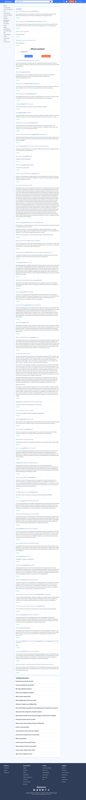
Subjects (5, 5)
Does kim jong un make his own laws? (24, 681)
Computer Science (27, 781)
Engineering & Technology (6, 21)
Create (71, 1)
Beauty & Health (7, 13)
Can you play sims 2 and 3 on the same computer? (27, 731)
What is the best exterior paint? (23, 696)
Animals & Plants (7, 7)
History (5, 25)
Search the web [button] (29, 56)
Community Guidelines (46, 768)
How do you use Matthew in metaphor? (25, 692)
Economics (25, 784)
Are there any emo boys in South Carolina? (25, 742)
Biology (24, 772)
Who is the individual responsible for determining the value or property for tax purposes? (37, 708)
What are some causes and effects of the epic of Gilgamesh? (30, 723)
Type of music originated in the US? (24, 754)
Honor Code (44, 770)
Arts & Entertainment (8, 9)
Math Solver (44, 777)
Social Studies (6, 38)
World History (26, 774)
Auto (5, 11)
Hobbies (5, 27)
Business (5, 16)
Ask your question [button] (46, 56)
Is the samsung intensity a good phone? (25, 685)
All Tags (5, 770)
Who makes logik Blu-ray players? (24, 689)
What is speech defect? (21, 738)
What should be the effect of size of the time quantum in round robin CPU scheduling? (36, 715)
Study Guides (45, 774)
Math (5, 32)
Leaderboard (6, 768)
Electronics (6, 18)
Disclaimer (64, 777)
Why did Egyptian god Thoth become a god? (26, 700)
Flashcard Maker (45, 772)
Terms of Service (65, 772)
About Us (64, 768)
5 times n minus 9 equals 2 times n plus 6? (25, 750)
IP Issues (63, 781)
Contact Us (64, 770)
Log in (80, 1)
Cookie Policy (64, 779)
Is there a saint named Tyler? (22, 727)
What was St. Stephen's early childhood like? (26, 704)
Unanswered (6, 772)
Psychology (25, 779)
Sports (5, 40)
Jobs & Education (7, 29)
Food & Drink (6, 23)
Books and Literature (8, 15)
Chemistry (25, 770)
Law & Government (7, 30)
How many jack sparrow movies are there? (26, 719)
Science (5, 36)
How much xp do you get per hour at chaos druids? (28, 734)
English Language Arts (27, 777)
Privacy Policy (64, 774)
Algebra (24, 768)
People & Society (7, 34)
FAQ (43, 779)
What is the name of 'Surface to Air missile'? (26, 746)
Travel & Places (7, 41)
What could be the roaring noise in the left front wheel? (29, 712)
